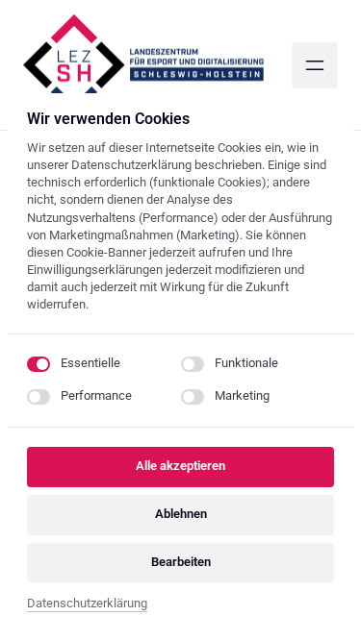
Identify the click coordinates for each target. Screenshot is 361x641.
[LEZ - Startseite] (143, 64)
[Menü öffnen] (315, 65)
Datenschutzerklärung (87, 605)
